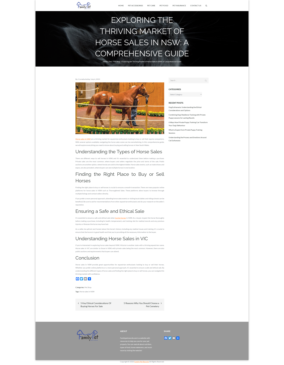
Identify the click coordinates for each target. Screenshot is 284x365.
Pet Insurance (179, 5)
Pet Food (164, 5)
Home (121, 5)
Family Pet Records (141, 362)
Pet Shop (88, 287)
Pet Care (151, 5)
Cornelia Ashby (84, 79)
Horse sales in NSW (83, 139)
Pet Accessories (135, 5)
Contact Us (195, 5)
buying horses (120, 218)
